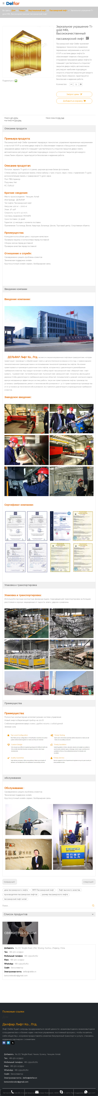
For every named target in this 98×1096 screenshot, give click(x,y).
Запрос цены (72, 94)
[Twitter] (12, 1042)
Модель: (7, 118)
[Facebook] (4, 1042)
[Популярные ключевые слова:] (93, 905)
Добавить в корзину (73, 101)
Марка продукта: (52, 118)
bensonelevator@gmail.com (16, 976)
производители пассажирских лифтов (20, 894)
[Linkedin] (8, 1042)
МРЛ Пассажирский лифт (43, 890)
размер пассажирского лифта (55, 894)
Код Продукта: (9, 120)
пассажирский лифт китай (15, 899)
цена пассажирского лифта (16, 890)
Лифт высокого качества (69, 890)
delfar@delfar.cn (29, 972)
